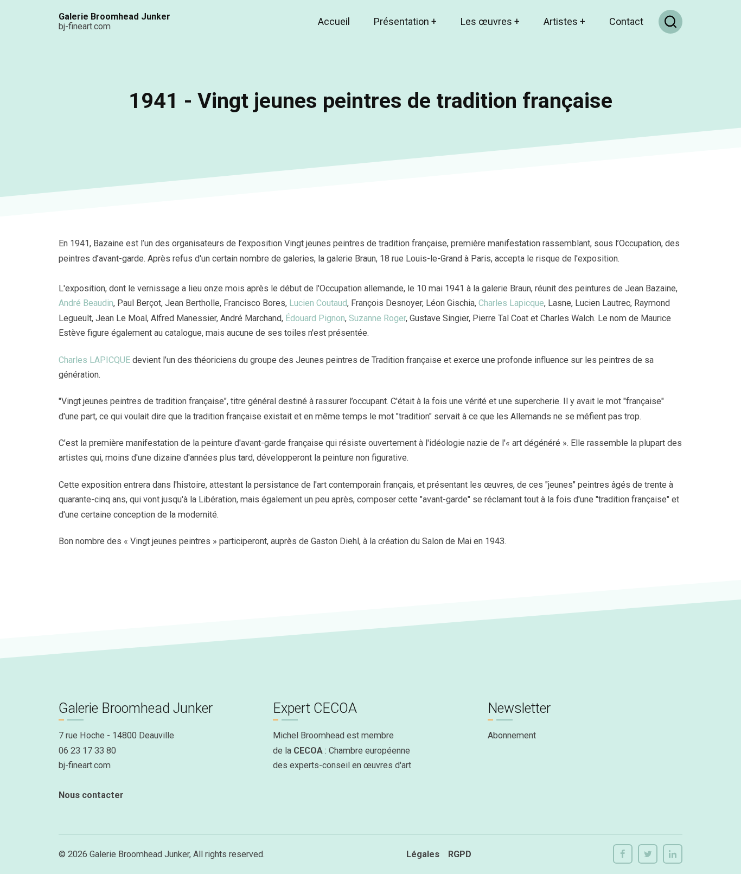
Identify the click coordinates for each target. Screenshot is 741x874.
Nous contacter (91, 795)
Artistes (564, 21)
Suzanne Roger (377, 318)
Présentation (405, 21)
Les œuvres (490, 21)
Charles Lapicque (511, 303)
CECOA (308, 750)
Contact (626, 21)
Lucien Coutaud (318, 303)
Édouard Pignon (315, 318)
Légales (422, 854)
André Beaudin (86, 303)
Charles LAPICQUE (94, 360)
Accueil (334, 21)
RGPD (459, 854)
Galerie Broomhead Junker (114, 16)
